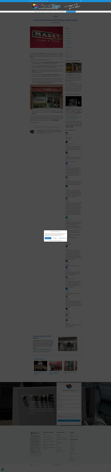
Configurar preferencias (62, 238)
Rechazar (55, 238)
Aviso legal (61, 240)
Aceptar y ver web (48, 238)
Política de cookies (51, 240)
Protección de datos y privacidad (56, 240)
